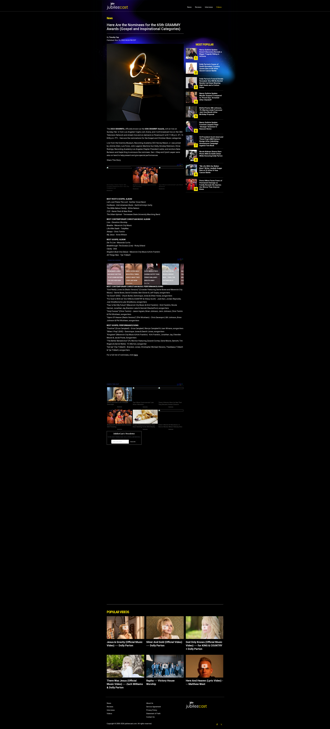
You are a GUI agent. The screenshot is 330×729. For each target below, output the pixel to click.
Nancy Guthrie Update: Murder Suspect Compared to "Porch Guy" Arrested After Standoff (210, 96)
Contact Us (150, 717)
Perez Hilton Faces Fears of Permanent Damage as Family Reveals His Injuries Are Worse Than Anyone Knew (210, 185)
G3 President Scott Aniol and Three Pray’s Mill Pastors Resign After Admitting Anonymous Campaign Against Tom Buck (211, 141)
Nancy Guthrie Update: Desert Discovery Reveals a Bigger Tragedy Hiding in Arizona (210, 53)
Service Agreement (153, 707)
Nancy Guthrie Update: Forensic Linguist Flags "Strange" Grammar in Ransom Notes (208, 125)
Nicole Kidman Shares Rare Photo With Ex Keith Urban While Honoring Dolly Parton (210, 154)
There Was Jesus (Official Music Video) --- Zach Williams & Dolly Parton (125, 684)
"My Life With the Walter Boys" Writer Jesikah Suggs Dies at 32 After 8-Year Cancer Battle (210, 169)
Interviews (209, 7)
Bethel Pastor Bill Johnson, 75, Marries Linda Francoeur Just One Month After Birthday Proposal (210, 111)
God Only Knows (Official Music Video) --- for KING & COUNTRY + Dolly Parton (204, 645)
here (136, 355)
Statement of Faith (153, 714)
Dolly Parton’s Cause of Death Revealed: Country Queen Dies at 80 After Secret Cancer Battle (209, 67)
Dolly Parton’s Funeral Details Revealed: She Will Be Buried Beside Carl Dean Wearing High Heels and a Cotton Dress (211, 83)
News (189, 7)
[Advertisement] (204, 32)
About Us (149, 703)
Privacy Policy (151, 710)
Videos (219, 7)
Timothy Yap (114, 37)
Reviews (198, 7)
